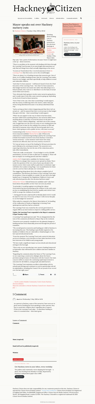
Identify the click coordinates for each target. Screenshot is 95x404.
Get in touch (44, 18)
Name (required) (18, 339)
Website (15, 352)
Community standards (71, 18)
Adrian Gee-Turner (19, 182)
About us (51, 18)
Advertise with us (60, 18)
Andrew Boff (17, 159)
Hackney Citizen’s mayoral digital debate (39, 132)
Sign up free (19, 376)
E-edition (36, 18)
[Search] (81, 18)
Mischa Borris (33, 134)
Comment (16, 323)
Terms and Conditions (49, 390)
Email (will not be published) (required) (25, 346)
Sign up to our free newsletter (25, 18)
